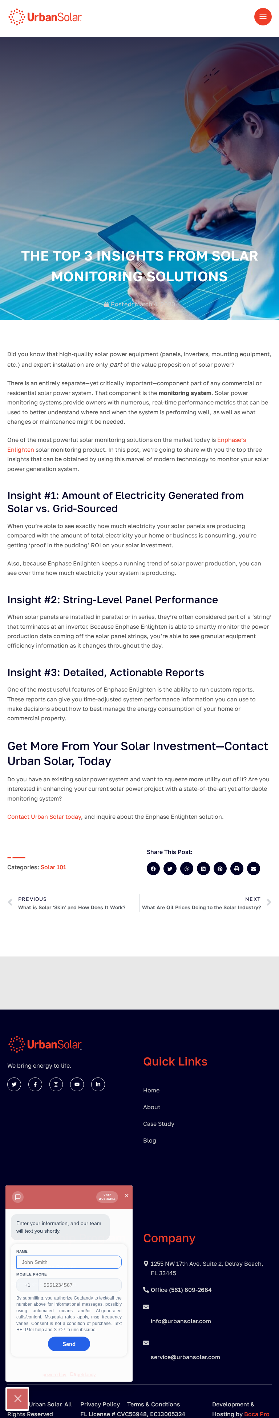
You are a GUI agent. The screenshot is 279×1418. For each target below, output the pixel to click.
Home (151, 1090)
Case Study (158, 1123)
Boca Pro (257, 1414)
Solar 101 (53, 867)
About (151, 1107)
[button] (153, 868)
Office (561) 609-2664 (181, 1289)
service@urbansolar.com (185, 1357)
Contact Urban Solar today (44, 816)
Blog (149, 1140)
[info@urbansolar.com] (146, 1307)
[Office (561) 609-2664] (146, 1290)
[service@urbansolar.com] (146, 1343)
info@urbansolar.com (181, 1321)
